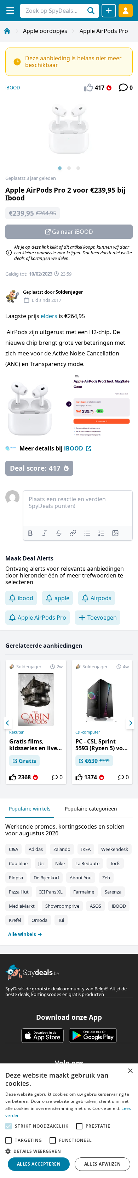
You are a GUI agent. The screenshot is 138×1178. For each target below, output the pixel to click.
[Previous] (8, 723)
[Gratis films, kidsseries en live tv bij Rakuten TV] (36, 722)
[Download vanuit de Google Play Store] (93, 1035)
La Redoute (87, 863)
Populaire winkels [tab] (30, 808)
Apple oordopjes (45, 31)
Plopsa (16, 877)
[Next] (130, 723)
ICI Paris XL (51, 892)
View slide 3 (78, 168)
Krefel (15, 920)
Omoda (39, 920)
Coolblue (18, 863)
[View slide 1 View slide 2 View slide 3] (69, 136)
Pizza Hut (19, 892)
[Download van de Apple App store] (42, 1035)
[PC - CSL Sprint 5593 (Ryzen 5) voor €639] (102, 722)
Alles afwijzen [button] (102, 1164)
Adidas (36, 849)
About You (81, 877)
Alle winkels (22, 934)
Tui (61, 920)
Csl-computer (87, 732)
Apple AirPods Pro (104, 31)
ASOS (95, 906)
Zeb (106, 877)
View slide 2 (69, 168)
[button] (69, 1151)
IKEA (86, 849)
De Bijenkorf (46, 877)
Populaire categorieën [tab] (91, 808)
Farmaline (83, 892)
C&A (13, 849)
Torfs (115, 863)
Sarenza (113, 892)
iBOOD (12, 87)
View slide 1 (60, 168)
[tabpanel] (69, 879)
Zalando (61, 849)
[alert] (69, 1120)
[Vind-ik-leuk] (12, 777)
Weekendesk (114, 849)
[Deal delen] (109, 10)
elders (50, 316)
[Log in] (126, 10)
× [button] (130, 1071)
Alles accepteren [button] (39, 1164)
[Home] (7, 30)
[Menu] (10, 10)
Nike (60, 863)
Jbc (41, 863)
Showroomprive (62, 906)
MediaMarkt (22, 906)
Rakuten (16, 732)
